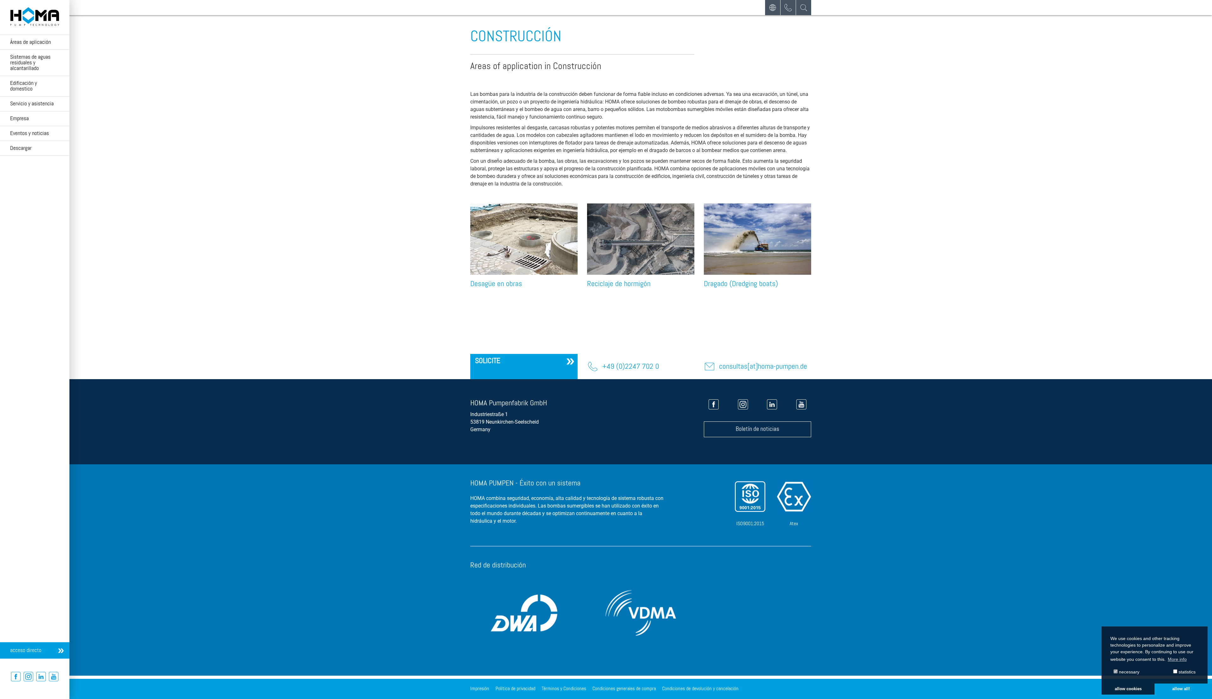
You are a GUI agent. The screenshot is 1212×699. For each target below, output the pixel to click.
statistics (1186, 671)
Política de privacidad (515, 688)
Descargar (21, 148)
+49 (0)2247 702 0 (630, 366)
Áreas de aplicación (30, 42)
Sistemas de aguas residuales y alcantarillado (30, 62)
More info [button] (1177, 659)
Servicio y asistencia (32, 104)
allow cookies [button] (1128, 689)
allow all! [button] (1181, 689)
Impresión (479, 688)
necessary (1128, 671)
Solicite (487, 361)
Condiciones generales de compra (624, 688)
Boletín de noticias (757, 429)
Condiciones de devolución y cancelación (700, 688)
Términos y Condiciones (564, 688)
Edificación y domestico (23, 86)
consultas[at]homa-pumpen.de (763, 366)
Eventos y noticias (29, 133)
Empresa (19, 118)
